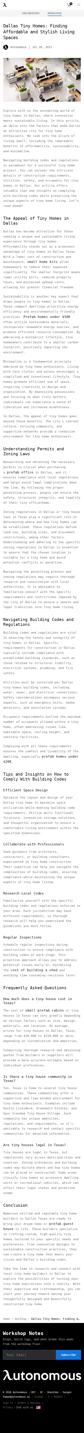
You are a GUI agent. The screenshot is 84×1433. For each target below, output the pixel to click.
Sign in (8, 1403)
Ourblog (20, 1318)
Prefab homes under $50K (46, 317)
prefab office (20, 472)
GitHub (38, 1396)
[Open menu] (78, 4)
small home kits (42, 262)
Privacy (8, 1407)
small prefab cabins (44, 1010)
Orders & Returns (29, 1402)
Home (6, 1318)
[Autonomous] (5, 5)
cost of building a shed (34, 970)
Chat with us (24, 1407)
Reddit (58, 1396)
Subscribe (68, 1354)
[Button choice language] (38, 1407)
